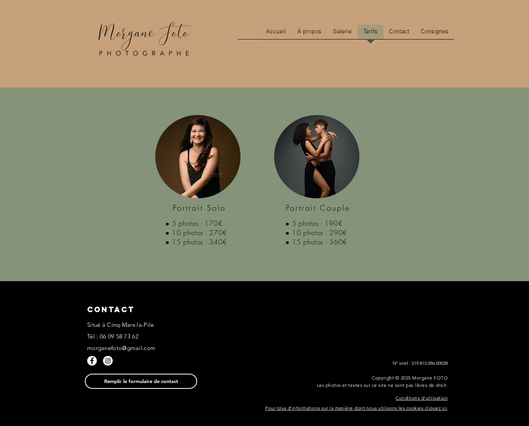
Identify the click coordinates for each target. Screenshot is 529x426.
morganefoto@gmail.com (121, 348)
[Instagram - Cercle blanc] (108, 361)
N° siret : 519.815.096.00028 (420, 363)
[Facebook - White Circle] (92, 361)
